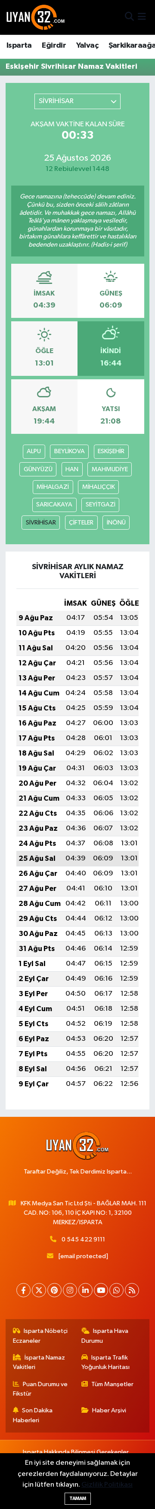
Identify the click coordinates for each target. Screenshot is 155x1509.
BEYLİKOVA (69, 451)
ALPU (34, 451)
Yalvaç (87, 45)
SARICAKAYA (54, 504)
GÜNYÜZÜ (38, 469)
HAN (71, 469)
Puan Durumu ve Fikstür (40, 1389)
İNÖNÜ (116, 522)
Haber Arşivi (109, 1410)
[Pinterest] (54, 1290)
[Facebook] (23, 1290)
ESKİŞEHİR (111, 451)
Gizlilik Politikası (107, 1484)
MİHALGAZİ (53, 487)
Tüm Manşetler (112, 1384)
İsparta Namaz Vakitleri (39, 1362)
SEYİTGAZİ (100, 504)
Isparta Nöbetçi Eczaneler (40, 1336)
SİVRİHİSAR (41, 522)
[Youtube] (101, 1290)
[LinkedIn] (85, 1290)
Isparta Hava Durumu (105, 1336)
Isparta (19, 45)
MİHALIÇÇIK (98, 487)
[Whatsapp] (116, 1290)
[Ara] (129, 17)
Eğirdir (54, 45)
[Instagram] (70, 1290)
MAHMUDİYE (110, 469)
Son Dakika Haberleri (33, 1415)
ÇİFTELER (81, 522)
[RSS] (132, 1290)
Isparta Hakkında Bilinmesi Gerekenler (76, 1452)
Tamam (77, 1498)
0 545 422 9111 (83, 1239)
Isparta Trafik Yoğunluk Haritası (105, 1362)
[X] (39, 1290)
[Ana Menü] (142, 17)
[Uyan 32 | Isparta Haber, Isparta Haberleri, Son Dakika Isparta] (36, 17)
